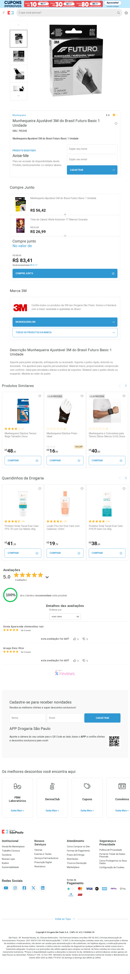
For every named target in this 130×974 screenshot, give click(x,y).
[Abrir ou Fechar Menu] (4, 13)
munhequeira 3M (25, 322)
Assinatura (39, 866)
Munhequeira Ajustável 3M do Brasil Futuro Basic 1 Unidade (63, 198)
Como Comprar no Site (78, 846)
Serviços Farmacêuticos (46, 858)
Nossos (40, 842)
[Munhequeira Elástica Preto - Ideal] (65, 411)
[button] (18, 38)
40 (94, 450)
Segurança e (107, 842)
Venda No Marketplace (13, 846)
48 (10, 450)
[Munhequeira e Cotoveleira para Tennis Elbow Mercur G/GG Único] (107, 411)
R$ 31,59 (34, 227)
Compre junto (24, 273)
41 (10, 543)
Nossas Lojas (8, 859)
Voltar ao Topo (63, 919)
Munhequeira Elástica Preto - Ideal (63, 435)
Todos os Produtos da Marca (34, 332)
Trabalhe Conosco (11, 850)
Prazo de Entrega (75, 855)
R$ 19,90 (51, 447)
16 (52, 450)
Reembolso (72, 859)
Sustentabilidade (10, 867)
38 (94, 543)
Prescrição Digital (43, 862)
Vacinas (38, 850)
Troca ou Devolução (77, 863)
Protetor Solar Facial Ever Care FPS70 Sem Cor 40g (106, 527)
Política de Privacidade (110, 850)
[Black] (63, 3)
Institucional (10, 841)
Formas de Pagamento (78, 850)
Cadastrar (76, 170)
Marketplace (73, 867)
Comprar (13, 460)
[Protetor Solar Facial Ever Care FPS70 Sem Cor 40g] (107, 504)
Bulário (5, 863)
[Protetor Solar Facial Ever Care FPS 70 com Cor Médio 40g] (23, 504)
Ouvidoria (6, 855)
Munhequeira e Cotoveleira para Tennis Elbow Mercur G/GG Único (107, 435)
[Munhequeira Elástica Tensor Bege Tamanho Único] (23, 411)
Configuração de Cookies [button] (111, 867)
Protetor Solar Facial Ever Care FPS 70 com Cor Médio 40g (22, 527)
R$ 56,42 (38, 210)
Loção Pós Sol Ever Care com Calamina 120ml (63, 527)
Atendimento (75, 841)
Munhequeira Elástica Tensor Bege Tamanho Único (20, 435)
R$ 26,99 (38, 232)
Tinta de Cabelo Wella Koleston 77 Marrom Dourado (59, 219)
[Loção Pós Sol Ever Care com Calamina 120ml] (65, 504)
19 (52, 543)
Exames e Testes (43, 854)
